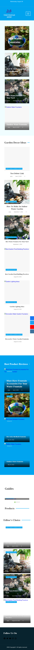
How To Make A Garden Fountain (14, 168)
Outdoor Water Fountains (17, 124)
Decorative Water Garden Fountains (17, 339)
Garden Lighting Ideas (17, 306)
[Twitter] (7, 639)
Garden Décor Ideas (11, 201)
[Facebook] (4, 639)
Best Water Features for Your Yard (17, 241)
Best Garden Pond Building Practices (17, 274)
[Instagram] (13, 639)
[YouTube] (10, 639)
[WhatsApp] (16, 639)
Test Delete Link (17, 173)
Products (9, 371)
